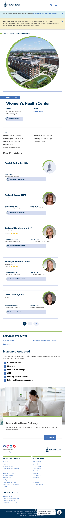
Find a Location (36, 468)
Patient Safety (6, 477)
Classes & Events (7, 496)
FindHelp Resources (37, 484)
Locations (11, 33)
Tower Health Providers (9, 482)
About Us (5, 462)
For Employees (7, 471)
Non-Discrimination (8, 475)
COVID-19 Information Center (11, 503)
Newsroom (6, 464)
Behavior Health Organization (20, 380)
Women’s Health (8, 341)
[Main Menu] (55, 5)
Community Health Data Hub (11, 498)
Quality (5, 480)
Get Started (50, 437)
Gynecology (7, 344)
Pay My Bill (35, 464)
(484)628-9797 (39, 111)
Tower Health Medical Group (11, 468)
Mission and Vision (8, 466)
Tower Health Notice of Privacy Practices (14, 511)
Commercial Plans (14, 363)
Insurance (35, 473)
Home (4, 33)
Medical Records (37, 471)
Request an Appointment (17, 179)
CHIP (9, 373)
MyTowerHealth (36, 462)
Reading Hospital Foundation (11, 484)
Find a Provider (36, 466)
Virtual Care (35, 477)
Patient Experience (37, 480)
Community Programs (9, 500)
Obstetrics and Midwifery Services (44, 341)
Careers (5, 486)
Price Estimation (36, 475)
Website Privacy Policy (21, 513)
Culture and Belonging (9, 473)
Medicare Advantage (16, 370)
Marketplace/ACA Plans (17, 377)
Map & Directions (14, 118)
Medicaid (11, 366)
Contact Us (35, 482)
